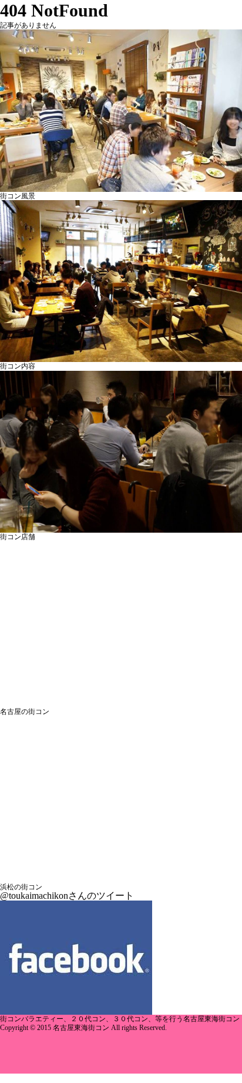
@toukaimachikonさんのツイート (67, 896)
